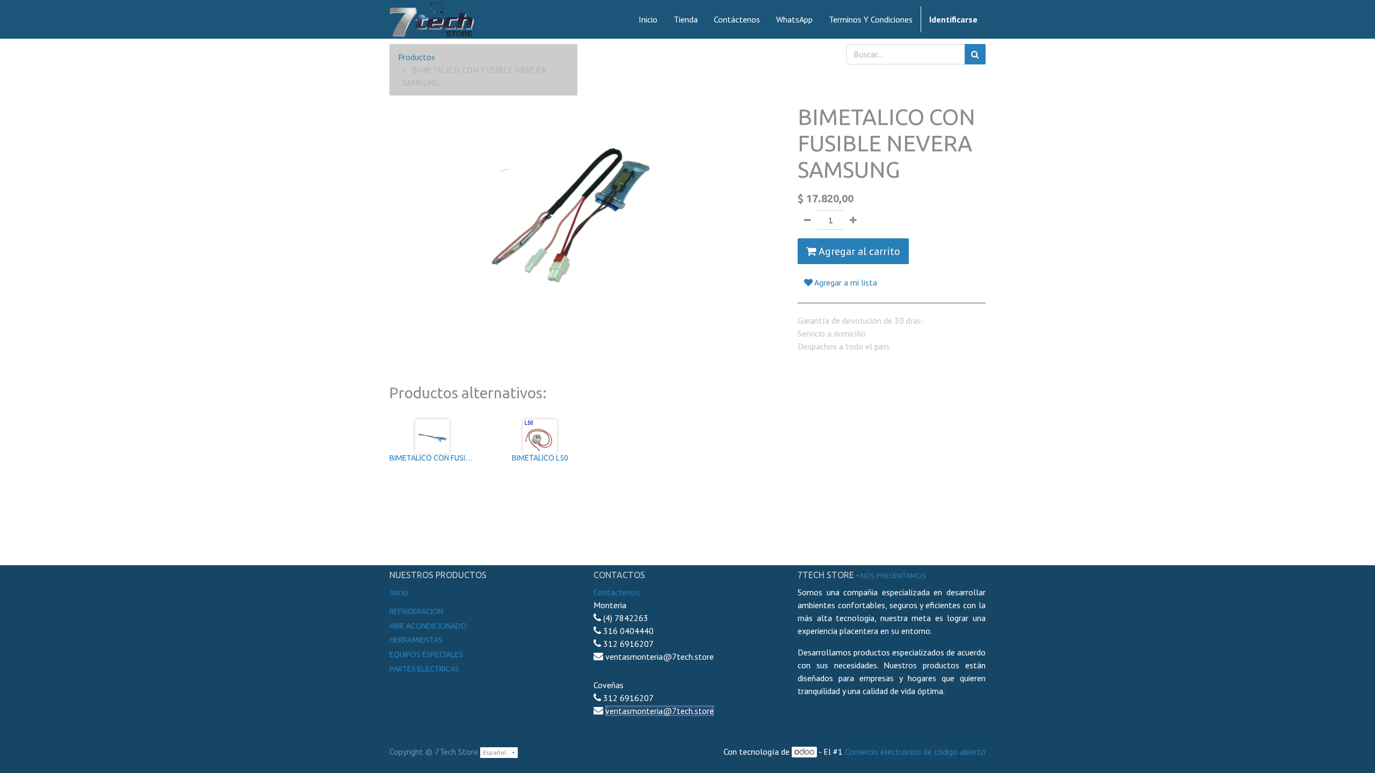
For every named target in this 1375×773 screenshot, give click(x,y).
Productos (416, 57)
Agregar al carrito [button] (858, 251)
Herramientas (416, 640)
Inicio (398, 592)
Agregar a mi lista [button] (845, 282)
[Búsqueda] (975, 54)
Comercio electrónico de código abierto (915, 751)
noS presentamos (893, 575)
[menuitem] (648, 19)
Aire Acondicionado (428, 626)
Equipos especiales (426, 654)
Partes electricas (424, 669)
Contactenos (617, 592)
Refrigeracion (416, 611)
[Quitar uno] (807, 220)
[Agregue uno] (853, 220)
